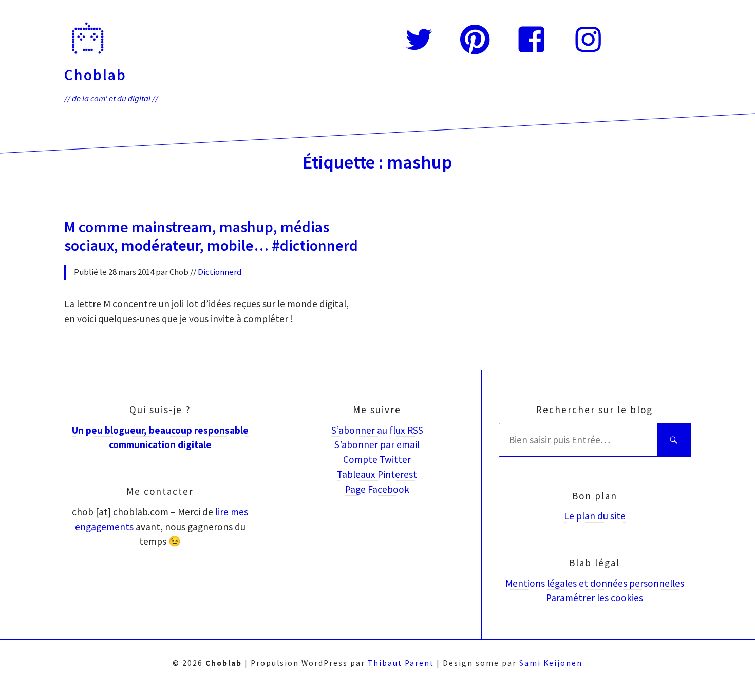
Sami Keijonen (550, 663)
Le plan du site (595, 516)
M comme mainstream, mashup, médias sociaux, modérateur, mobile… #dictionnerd (211, 236)
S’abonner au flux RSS (377, 430)
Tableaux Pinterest (377, 474)
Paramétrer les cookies (594, 597)
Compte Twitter (377, 459)
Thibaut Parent (401, 663)
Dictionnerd (220, 271)
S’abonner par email (377, 444)
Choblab (95, 74)
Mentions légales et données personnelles (594, 583)
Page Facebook (377, 489)
